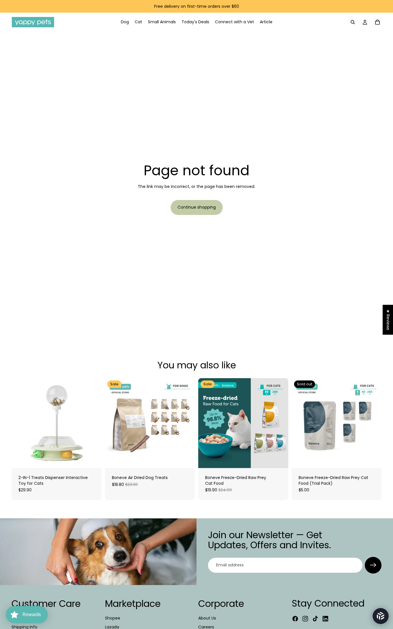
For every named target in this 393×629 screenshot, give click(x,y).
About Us (207, 618)
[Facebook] (295, 618)
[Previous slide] (113, 423)
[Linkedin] (325, 618)
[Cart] (377, 22)
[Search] (352, 22)
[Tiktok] (315, 618)
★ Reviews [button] (388, 319)
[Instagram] (305, 618)
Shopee (112, 618)
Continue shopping (197, 207)
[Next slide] (186, 423)
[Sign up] (373, 565)
